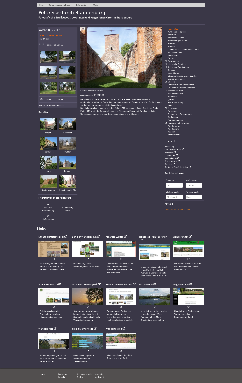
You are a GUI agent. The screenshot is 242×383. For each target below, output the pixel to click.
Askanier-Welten (115, 236)
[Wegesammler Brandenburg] (188, 305)
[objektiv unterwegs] (87, 349)
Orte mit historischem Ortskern (181, 88)
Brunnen (171, 46)
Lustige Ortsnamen (176, 79)
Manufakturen (171, 158)
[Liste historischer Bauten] (166, 64)
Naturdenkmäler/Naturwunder (181, 85)
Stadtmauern (173, 117)
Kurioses (171, 70)
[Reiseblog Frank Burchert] (154, 261)
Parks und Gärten (175, 90)
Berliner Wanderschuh (84, 236)
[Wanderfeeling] (121, 349)
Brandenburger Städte (177, 40)
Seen (170, 105)
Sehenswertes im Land (59, 5)
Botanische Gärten (176, 38)
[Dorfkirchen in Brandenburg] (121, 305)
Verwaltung (169, 146)
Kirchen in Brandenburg (119, 284)
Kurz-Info (99, 374)
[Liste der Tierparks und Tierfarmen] (166, 123)
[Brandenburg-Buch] (68, 205)
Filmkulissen (173, 55)
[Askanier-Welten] (121, 257)
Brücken (171, 43)
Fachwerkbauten (175, 52)
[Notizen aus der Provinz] (154, 305)
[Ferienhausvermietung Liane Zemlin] (87, 305)
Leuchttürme (173, 73)
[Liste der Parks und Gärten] (166, 90)
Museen (171, 82)
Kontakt (61, 377)
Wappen (171, 132)
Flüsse (171, 58)
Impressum (63, 374)
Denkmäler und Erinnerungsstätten (183, 49)
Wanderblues (45, 328)
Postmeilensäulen (175, 93)
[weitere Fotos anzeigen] (41, 45)
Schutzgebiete (171, 161)
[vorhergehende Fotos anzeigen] (41, 99)
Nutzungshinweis (83, 374)
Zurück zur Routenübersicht (51, 105)
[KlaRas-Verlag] (48, 216)
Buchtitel (168, 164)
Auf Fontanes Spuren (177, 32)
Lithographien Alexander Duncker (182, 76)
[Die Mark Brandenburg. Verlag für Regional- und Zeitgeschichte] (48, 205)
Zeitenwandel (174, 135)
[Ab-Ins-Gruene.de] (53, 305)
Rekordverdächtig (175, 102)
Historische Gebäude (177, 64)
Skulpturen (172, 111)
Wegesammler (181, 284)
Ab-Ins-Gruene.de (48, 284)
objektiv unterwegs (82, 328)
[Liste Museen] (166, 82)
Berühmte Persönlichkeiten (176, 167)
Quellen (171, 99)
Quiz (95, 5)
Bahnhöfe (172, 35)
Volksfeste (169, 152)
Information (81, 5)
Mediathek (99, 377)
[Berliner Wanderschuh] (87, 257)
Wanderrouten (174, 126)
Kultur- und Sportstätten (178, 67)
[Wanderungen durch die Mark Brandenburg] (188, 257)
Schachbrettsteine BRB (51, 236)
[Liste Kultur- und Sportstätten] (166, 67)
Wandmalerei (173, 129)
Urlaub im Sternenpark (84, 284)
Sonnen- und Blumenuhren (180, 114)
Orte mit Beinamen (173, 149)
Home (42, 5)
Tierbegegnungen (175, 120)
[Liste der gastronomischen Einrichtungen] (166, 61)
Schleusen (172, 108)
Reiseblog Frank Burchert (153, 236)
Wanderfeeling (114, 328)
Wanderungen (180, 236)
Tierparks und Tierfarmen (179, 123)
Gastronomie (173, 61)
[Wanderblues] (53, 349)
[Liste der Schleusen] (166, 108)
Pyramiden (172, 96)
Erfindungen (170, 155)
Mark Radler (146, 284)
